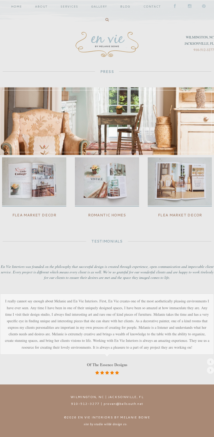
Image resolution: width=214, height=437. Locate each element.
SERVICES (69, 6)
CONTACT (152, 6)
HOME (16, 6)
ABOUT (41, 6)
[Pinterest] (202, 6)
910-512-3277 (204, 49)
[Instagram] (188, 6)
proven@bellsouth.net (123, 403)
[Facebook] (174, 6)
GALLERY (99, 6)
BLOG (125, 6)
